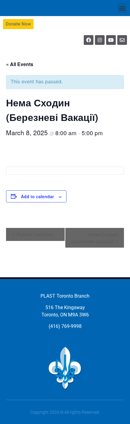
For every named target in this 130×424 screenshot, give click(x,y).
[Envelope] (122, 40)
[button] (122, 8)
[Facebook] (88, 40)
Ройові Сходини (34, 234)
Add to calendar (37, 196)
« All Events (19, 64)
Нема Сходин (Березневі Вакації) (94, 238)
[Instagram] (100, 40)
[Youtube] (111, 40)
